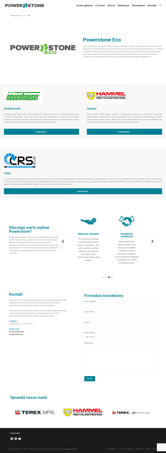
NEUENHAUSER (12, 108)
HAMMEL (92, 108)
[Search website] (160, 5)
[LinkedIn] (15, 440)
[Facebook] (11, 440)
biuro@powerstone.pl (16, 332)
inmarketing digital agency (68, 449)
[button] (63, 241)
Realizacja (54, 449)
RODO (148, 449)
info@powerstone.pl (16, 334)
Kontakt (155, 449)
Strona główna (111, 449)
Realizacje (130, 449)
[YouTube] (19, 440)
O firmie (121, 449)
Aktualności (140, 449)
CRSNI (7, 173)
